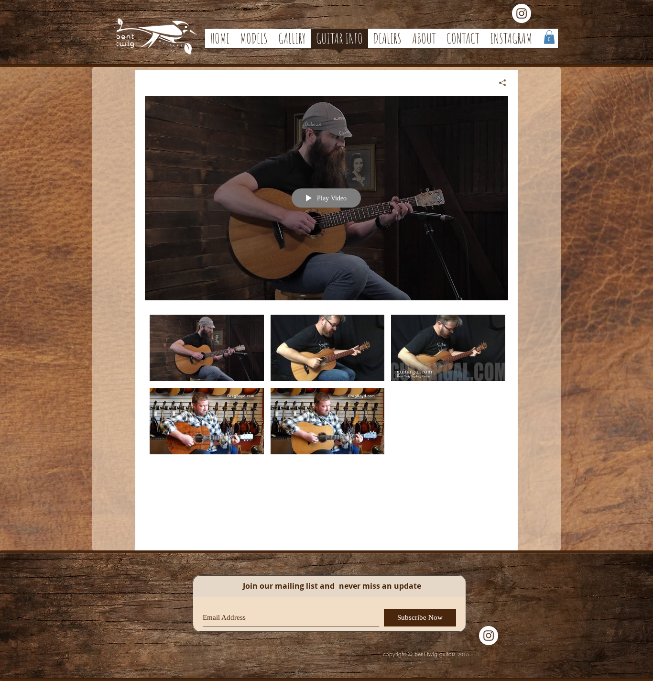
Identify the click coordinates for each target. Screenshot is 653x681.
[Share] (499, 82)
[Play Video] (207, 348)
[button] (549, 37)
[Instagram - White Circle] (521, 13)
